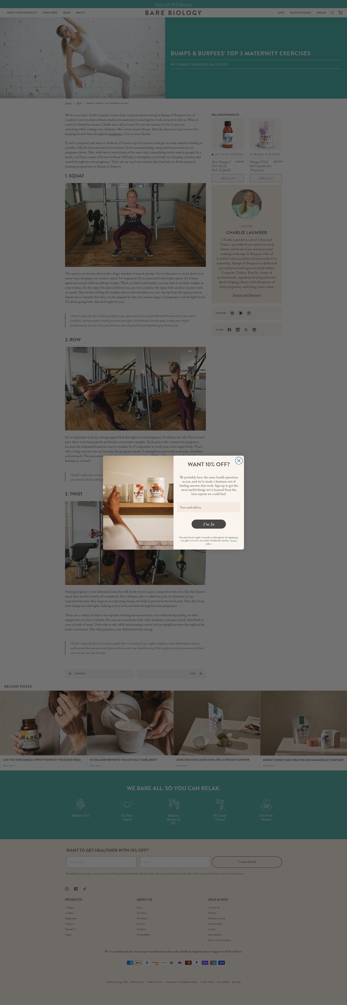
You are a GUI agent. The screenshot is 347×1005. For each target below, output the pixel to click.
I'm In (209, 524)
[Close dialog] (239, 460)
